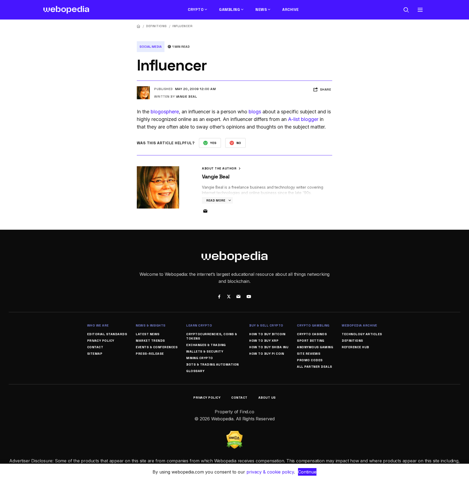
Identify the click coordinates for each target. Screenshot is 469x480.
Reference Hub (355, 347)
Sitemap (95, 353)
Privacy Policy (100, 340)
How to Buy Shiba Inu (268, 347)
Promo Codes (310, 360)
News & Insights (151, 325)
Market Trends (150, 340)
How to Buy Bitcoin (267, 334)
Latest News (148, 334)
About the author (219, 168)
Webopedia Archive (359, 325)
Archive (290, 9)
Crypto (196, 9)
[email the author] (205, 211)
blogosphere (165, 111)
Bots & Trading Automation (212, 364)
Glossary (195, 371)
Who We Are (98, 325)
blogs (255, 111)
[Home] (139, 26)
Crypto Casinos (312, 334)
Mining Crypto (199, 358)
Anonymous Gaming (315, 347)
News (261, 9)
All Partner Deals (314, 366)
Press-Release (150, 353)
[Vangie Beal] (143, 88)
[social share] (219, 297)
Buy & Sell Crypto (266, 325)
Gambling (229, 9)
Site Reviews (308, 353)
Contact (95, 347)
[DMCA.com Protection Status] (234, 434)
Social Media (151, 46)
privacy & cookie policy (270, 472)
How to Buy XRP (263, 340)
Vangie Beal (186, 96)
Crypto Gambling (313, 325)
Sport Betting (310, 340)
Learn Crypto (199, 325)
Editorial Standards (107, 334)
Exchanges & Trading (206, 345)
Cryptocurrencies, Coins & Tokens (211, 336)
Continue (307, 472)
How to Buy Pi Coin (266, 353)
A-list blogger (303, 119)
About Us (267, 397)
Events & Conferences (157, 347)
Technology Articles (362, 334)
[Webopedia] (66, 10)
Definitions (156, 26)
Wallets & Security (204, 351)
